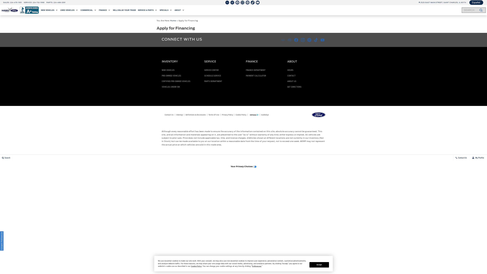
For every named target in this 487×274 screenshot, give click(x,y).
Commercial (87, 10)
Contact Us (169, 115)
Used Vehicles (67, 10)
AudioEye (265, 115)
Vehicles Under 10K (171, 87)
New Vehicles (47, 10)
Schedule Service (212, 76)
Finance (103, 10)
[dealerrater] (232, 2)
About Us (291, 81)
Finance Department (256, 70)
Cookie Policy (241, 115)
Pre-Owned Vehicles (171, 76)
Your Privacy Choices (242, 166)
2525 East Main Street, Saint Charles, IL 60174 (443, 2)
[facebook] (237, 2)
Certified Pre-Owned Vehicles (176, 81)
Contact (291, 76)
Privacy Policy (227, 115)
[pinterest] (247, 2)
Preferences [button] (256, 266)
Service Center (211, 70)
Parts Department (213, 81)
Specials (164, 10)
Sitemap (179, 115)
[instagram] (242, 2)
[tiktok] (253, 2)
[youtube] (258, 2)
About (178, 10)
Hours (290, 70)
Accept (319, 265)
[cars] (227, 2)
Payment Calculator (256, 76)
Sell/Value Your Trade (124, 10)
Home (173, 21)
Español (476, 2)
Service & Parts (146, 10)
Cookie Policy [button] (196, 266)
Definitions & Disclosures (196, 115)
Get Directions (294, 87)
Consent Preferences (2, 241)
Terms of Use (213, 115)
